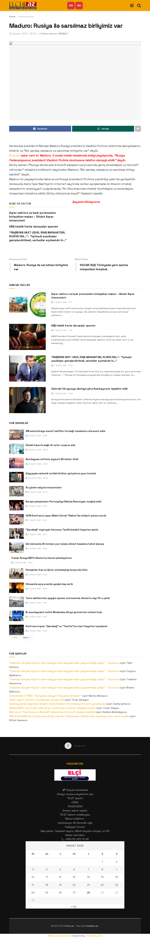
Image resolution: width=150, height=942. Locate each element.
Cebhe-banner (26, 16)
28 (88, 892)
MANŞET (63, 33)
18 (47, 885)
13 (74, 877)
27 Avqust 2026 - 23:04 (23, 562)
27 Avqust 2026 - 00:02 (63, 393)
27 (74, 892)
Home (12, 16)
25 (46, 892)
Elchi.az (14, 155)
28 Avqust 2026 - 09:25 (37, 478)
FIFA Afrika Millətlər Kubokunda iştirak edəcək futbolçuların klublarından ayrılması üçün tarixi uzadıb (69, 716)
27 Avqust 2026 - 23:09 (37, 548)
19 (60, 885)
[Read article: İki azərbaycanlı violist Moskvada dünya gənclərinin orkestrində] (16, 616)
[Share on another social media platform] (138, 129)
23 (116, 885)
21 (88, 885)
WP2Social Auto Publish (60, 936)
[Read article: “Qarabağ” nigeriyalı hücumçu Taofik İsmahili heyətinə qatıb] (16, 533)
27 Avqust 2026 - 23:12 (37, 520)
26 (60, 892)
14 (88, 877)
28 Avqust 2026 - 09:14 (37, 492)
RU (79, 5)
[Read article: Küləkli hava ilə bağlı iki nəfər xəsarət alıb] (16, 449)
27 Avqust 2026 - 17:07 (62, 330)
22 (102, 885)
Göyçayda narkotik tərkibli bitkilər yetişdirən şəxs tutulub (61, 473)
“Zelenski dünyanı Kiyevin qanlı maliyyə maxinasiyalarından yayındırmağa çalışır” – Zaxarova (64, 663)
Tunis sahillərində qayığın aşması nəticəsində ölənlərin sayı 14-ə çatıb (68, 598)
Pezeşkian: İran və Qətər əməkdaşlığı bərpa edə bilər (57, 569)
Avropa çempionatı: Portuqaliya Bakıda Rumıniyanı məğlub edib (63, 501)
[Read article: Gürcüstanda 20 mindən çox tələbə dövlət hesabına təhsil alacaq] (16, 547)
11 (47, 877)
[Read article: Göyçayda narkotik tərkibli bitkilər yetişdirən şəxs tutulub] (16, 477)
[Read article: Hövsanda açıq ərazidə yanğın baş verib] (16, 588)
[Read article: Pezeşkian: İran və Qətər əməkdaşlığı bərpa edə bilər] (16, 573)
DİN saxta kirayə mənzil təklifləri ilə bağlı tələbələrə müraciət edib (65, 431)
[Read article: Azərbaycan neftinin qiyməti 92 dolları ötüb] (16, 463)
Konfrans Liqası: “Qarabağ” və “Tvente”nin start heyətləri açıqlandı (66, 626)
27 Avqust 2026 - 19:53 (37, 588)
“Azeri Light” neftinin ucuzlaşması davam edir (36, 699)
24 (33, 892)
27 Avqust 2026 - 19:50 (37, 603)
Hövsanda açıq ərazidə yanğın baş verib (49, 584)
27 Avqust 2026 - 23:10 (37, 534)
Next (26, 637)
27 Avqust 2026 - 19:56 (37, 574)
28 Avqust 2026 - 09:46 (37, 450)
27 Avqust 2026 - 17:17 (62, 302)
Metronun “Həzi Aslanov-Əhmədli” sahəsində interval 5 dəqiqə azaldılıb (52, 712)
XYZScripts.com (94, 936)
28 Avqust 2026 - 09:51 (37, 435)
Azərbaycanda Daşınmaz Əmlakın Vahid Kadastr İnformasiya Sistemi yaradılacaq (57, 703)
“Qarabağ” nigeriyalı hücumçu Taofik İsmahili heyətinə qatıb (62, 529)
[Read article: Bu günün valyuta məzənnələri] (16, 491)
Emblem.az (92, 925)
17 (33, 885)
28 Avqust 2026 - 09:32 (37, 464)
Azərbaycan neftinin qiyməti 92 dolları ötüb (52, 459)
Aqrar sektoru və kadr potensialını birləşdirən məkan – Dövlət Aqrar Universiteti (32, 216)
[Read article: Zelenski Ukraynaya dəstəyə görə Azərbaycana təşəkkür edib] (27, 400)
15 (102, 877)
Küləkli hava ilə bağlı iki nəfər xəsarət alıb (50, 445)
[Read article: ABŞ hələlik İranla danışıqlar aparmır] (27, 337)
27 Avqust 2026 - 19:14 (37, 617)
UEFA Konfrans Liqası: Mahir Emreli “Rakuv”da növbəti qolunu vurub (66, 515)
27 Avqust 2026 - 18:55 (37, 631)
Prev (15, 637)
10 (33, 877)
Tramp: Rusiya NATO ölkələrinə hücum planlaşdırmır (41, 558)
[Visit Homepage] (23, 5)
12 (60, 877)
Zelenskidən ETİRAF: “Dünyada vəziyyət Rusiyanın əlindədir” (45, 695)
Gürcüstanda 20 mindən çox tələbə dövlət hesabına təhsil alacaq (65, 543)
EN (71, 5)
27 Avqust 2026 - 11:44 (63, 365)
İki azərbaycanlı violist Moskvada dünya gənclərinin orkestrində (64, 612)
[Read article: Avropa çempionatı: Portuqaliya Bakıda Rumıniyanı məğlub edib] (16, 505)
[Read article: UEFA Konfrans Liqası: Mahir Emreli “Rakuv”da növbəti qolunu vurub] (16, 519)
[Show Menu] (132, 5)
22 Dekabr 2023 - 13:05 (22, 33)
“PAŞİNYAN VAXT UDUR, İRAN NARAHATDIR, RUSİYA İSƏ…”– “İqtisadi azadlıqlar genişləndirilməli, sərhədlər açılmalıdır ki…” (38, 236)
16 (116, 877)
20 (74, 885)
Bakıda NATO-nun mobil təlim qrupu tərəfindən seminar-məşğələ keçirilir (52, 708)
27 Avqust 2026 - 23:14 (37, 506)
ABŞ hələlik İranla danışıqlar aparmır (33, 226)
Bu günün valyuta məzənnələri (44, 487)
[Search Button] (139, 5)
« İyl (73, 906)
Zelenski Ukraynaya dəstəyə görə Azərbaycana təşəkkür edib (89, 388)
